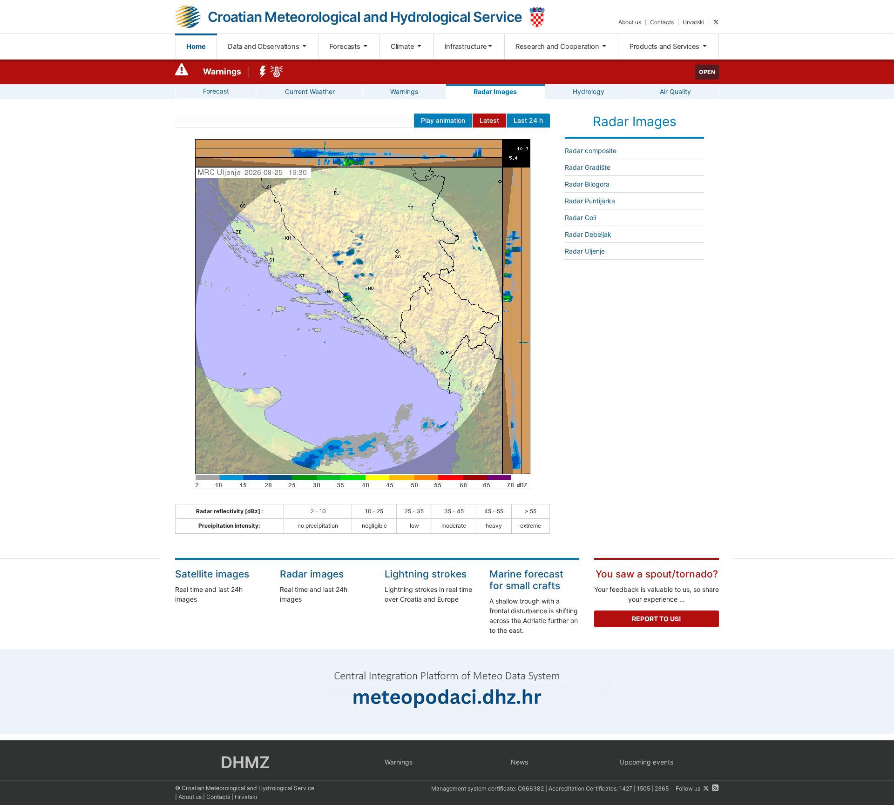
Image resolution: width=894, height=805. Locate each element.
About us (629, 22)
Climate (403, 46)
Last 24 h (528, 120)
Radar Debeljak (588, 234)
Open (707, 71)
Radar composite (590, 150)
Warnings (222, 71)
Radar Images (495, 91)
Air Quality (675, 91)
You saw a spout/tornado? (657, 574)
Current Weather (310, 91)
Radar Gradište (587, 167)
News (519, 762)
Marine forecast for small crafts (526, 579)
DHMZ (245, 762)
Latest (489, 120)
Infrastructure (466, 46)
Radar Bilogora (587, 184)
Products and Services (665, 46)
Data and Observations (264, 46)
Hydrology (588, 91)
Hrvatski (693, 22)
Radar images (312, 574)
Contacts (662, 22)
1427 (625, 788)
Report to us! (656, 619)
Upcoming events (646, 762)
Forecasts (346, 46)
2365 (662, 788)
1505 (643, 788)
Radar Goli (580, 217)
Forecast (216, 91)
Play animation (443, 120)
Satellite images (212, 574)
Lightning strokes (426, 574)
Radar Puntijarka (590, 201)
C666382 (531, 788)
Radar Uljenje (585, 251)
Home (195, 46)
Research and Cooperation (558, 46)
